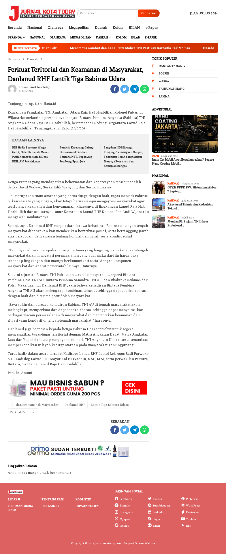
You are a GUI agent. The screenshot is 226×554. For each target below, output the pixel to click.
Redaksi (14, 499)
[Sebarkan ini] (114, 89)
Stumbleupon (161, 505)
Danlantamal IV (172, 66)
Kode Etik (83, 499)
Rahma (164, 96)
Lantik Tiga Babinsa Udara (110, 404)
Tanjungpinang (172, 88)
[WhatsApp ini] (144, 89)
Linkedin (158, 512)
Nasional (173, 183)
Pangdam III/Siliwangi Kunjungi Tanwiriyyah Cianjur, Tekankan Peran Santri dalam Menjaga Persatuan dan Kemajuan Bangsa (123, 156)
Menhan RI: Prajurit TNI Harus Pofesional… (188, 223)
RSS (188, 525)
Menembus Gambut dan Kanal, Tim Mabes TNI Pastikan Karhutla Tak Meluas (117, 48)
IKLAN (155, 155)
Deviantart (192, 512)
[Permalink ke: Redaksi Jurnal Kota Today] (12, 89)
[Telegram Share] (134, 89)
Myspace (125, 519)
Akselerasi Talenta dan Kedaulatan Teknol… (190, 206)
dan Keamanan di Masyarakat (37, 404)
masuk (33, 473)
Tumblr (125, 505)
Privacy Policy (87, 506)
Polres (164, 73)
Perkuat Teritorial (23, 412)
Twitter (157, 499)
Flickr (156, 525)
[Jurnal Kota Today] (42, 13)
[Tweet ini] (124, 89)
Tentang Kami (52, 499)
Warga (164, 81)
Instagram (126, 512)
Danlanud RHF (74, 404)
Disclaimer (50, 506)
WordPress (193, 505)
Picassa (124, 525)
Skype (157, 519)
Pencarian (149, 13)
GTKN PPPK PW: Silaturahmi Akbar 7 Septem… (192, 189)
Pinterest (192, 499)
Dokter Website (145, 543)
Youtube (191, 519)
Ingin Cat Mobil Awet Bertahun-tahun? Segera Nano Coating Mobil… (183, 161)
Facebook (126, 499)
